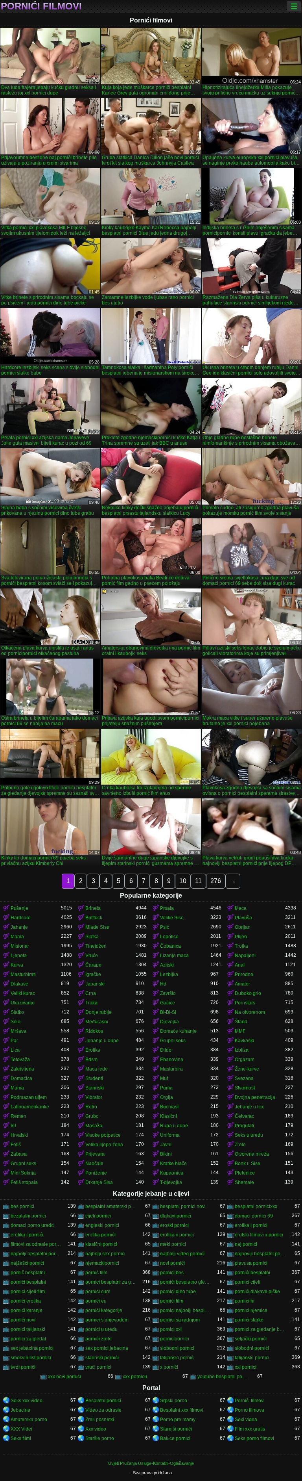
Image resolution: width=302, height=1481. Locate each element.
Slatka (92, 936)
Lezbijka (169, 974)
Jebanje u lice (250, 1107)
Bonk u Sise (247, 1163)
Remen (18, 1116)
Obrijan (242, 927)
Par (14, 1040)
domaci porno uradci (33, 1225)
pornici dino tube (178, 1291)
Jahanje (19, 927)
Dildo (165, 1050)
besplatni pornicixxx (256, 1206)
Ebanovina (171, 1059)
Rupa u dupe (174, 1125)
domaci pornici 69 (254, 1216)
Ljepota (19, 955)
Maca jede (96, 1069)
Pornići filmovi (41, 6)
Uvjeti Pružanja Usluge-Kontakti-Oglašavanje (151, 1463)
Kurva (17, 965)
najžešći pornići (27, 1263)
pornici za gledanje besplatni (260, 1329)
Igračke (93, 974)
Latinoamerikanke (30, 1107)
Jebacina (20, 1410)
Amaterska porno (29, 1419)
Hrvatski (19, 1135)
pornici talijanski (28, 1329)
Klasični (168, 1116)
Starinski (94, 1088)
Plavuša (243, 918)
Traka (91, 1003)
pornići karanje (26, 1310)
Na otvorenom (250, 1012)
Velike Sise (172, 918)
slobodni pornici (177, 1348)
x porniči (169, 1367)
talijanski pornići (177, 1357)
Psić (164, 927)
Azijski (167, 965)
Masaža (93, 1125)
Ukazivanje (23, 1003)
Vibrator (93, 1097)
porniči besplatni (28, 1282)
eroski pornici (174, 1225)
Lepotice (169, 936)
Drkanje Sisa (99, 1182)
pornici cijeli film (28, 1291)
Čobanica (170, 946)
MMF (240, 1031)
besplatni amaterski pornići (110, 1206)
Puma (166, 1088)
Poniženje (96, 1173)
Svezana (244, 1078)
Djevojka (169, 1021)
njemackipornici (102, 1263)
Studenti (94, 1078)
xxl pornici (245, 1367)
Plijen (241, 936)
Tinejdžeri (96, 946)
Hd (163, 984)
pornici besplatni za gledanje (110, 1282)
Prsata (167, 908)
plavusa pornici (251, 1263)
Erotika (92, 1050)
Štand (241, 1021)
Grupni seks (173, 1040)
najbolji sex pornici (105, 1253)
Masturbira (171, 1069)
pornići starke (249, 1320)
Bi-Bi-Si (168, 1012)
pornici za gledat (28, 1339)
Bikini (166, 1154)
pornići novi (23, 1320)
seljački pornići (251, 1339)
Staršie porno (99, 1438)
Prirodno (244, 974)
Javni (165, 1144)
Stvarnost (245, 1088)
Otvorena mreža (252, 1154)
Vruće (91, 955)
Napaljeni (245, 955)
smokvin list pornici (31, 1357)
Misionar (20, 946)
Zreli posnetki (99, 1419)
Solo (15, 1021)
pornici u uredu (101, 1329)
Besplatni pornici (103, 1400)
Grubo (92, 1116)
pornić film (96, 1272)
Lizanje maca (174, 955)
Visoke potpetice (103, 1135)
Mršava (18, 1031)
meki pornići (173, 1244)
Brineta (93, 908)
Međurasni (96, 1021)
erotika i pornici (251, 1225)
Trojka (241, 946)
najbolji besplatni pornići (36, 1253)
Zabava (19, 1154)
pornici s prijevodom (107, 1320)
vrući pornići (98, 1367)
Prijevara (95, 1154)
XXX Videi (21, 1429)
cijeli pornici (98, 1216)
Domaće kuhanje (178, 1031)
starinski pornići (102, 1357)
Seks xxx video (26, 1400)
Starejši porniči (176, 1429)
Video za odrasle (103, 1410)
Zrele (240, 1144)
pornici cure (97, 1291)
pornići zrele (98, 1339)
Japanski (95, 984)
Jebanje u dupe (102, 1040)
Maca (241, 908)
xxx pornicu (135, 1376)
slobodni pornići (252, 1348)
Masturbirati (23, 974)
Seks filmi (21, 1438)
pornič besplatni (28, 1272)
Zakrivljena (22, 1069)
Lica (15, 1050)
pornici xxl (171, 1329)
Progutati (244, 1125)
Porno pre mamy (177, 1419)
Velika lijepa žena (104, 1144)
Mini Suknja (23, 1173)
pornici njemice (251, 1310)
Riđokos (94, 1031)
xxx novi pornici (64, 1376)
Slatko (17, 1012)
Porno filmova (249, 1410)
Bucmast (169, 1107)
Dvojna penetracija (255, 1097)
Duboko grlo (248, 993)
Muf (164, 1078)
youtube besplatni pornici (222, 1376)
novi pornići (172, 1263)
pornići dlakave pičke (257, 1291)
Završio (168, 993)
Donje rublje (98, 1012)
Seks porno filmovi (254, 1438)
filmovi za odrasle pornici (36, 1244)
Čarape (93, 965)
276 (215, 881)
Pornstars (245, 1003)
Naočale (94, 1163)
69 (13, 1125)
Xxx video (95, 1429)
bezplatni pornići (28, 1216)
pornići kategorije (103, 1310)
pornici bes (172, 1272)
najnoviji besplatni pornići (260, 1253)
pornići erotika (26, 1301)
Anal (240, 965)
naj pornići (246, 1244)
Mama (17, 936)
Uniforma (170, 1135)
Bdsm (91, 1059)
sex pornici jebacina (106, 1348)
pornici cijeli (247, 1282)
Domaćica (21, 1078)
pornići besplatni (252, 1272)
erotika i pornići (27, 1235)
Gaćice (167, 1003)
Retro (91, 1107)
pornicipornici (174, 1339)
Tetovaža (20, 1059)
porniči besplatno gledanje (185, 1282)
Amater (242, 984)
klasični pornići (101, 1244)
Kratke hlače (173, 1163)
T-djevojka (171, 1182)
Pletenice (245, 1173)
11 (198, 881)
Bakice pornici (175, 1438)
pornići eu (96, 1301)
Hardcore (21, 918)
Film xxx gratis (250, 1429)
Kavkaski (244, 1040)
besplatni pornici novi (183, 1206)
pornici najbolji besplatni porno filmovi (185, 1310)
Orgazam (244, 1059)
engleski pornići (102, 1225)
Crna (90, 993)
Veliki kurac (23, 993)
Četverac (244, 1116)
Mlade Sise (97, 927)
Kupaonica (171, 1173)
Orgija (166, 1097)
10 (182, 881)
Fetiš (16, 1144)
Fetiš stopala (24, 1182)
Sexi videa (246, 1419)
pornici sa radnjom (180, 1320)
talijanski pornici (252, 1357)
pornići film (171, 1301)
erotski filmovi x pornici (259, 1235)
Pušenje (19, 908)
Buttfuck (93, 918)
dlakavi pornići (175, 1216)
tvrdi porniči (23, 1367)
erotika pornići (100, 1235)
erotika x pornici (177, 1235)
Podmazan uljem (29, 1097)
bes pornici (22, 1206)
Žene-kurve (247, 1069)
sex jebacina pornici (32, 1348)
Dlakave (19, 984)
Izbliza (242, 1050)
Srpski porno (173, 1400)
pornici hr (245, 1301)
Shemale (244, 1182)
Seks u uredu (249, 1135)
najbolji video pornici (182, 1253)
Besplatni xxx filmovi (181, 1410)
